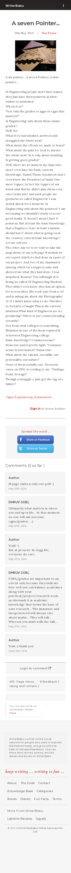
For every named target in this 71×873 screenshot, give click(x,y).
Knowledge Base (20, 791)
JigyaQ (41, 818)
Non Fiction (49, 33)
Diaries (25, 799)
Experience (43, 397)
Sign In (35, 408)
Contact (44, 783)
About (12, 783)
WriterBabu (14, 5)
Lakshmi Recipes (19, 818)
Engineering (23, 397)
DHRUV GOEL (19, 502)
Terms (57, 799)
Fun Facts (41, 799)
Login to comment (34, 668)
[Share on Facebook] (35, 439)
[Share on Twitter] (35, 448)
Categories (45, 791)
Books (12, 799)
